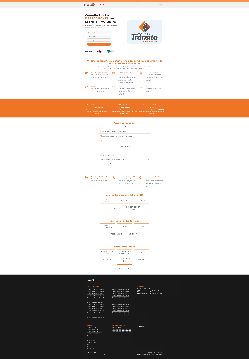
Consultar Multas (91, 340)
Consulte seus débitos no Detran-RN (120, 295)
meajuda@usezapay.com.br (158, 293)
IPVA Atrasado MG (107, 252)
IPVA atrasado (90, 348)
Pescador (116, 208)
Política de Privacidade (158, 352)
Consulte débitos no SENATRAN (94, 331)
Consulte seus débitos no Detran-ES (120, 300)
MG (116, 280)
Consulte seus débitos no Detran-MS (120, 308)
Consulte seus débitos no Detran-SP (120, 291)
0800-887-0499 (155, 290)
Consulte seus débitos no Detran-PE (95, 297)
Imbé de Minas (116, 234)
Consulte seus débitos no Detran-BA (120, 297)
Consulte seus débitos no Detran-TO (95, 317)
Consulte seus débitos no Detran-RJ (120, 289)
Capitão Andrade (107, 201)
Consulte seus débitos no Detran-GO (95, 306)
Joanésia (133, 234)
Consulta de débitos (101, 280)
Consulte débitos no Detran (93, 329)
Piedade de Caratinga (107, 226)
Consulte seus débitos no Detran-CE (95, 300)
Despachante (110, 280)
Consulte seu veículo (92, 327)
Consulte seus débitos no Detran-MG (95, 291)
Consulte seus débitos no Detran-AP (95, 302)
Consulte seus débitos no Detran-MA (120, 306)
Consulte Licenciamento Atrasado (95, 335)
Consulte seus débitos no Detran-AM (120, 302)
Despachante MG (124, 260)
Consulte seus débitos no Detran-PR (95, 293)
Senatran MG (141, 260)
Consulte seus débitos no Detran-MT (95, 308)
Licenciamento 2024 (91, 338)
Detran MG (107, 260)
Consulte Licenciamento (92, 333)
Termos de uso (149, 352)
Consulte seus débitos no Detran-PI (95, 312)
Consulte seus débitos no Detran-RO (120, 312)
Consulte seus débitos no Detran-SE (120, 314)
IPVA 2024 (89, 346)
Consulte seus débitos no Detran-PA (95, 310)
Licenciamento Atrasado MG (124, 252)
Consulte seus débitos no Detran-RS (120, 293)
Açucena (141, 226)
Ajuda (154, 5)
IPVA (88, 344)
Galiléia (141, 201)
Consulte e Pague (99, 44)
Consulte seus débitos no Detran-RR (95, 315)
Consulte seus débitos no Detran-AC (95, 304)
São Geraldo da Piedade (133, 208)
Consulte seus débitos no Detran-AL (120, 304)
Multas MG (141, 252)
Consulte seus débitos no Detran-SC (95, 295)
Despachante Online (92, 342)
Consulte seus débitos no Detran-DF (95, 289)
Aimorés (124, 226)
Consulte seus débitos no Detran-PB (120, 310)
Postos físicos (142, 290)
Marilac (124, 201)
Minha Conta (162, 4)
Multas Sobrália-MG (124, 267)
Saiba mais (122, 354)
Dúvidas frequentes (143, 293)
